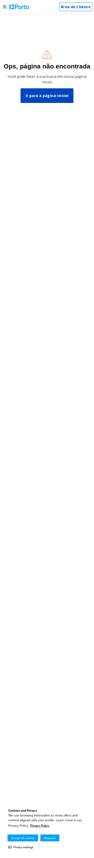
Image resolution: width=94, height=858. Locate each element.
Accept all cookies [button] (22, 838)
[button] (20, 847)
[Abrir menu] (5, 7)
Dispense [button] (50, 838)
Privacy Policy (40, 825)
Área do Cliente (76, 6)
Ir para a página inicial (47, 95)
